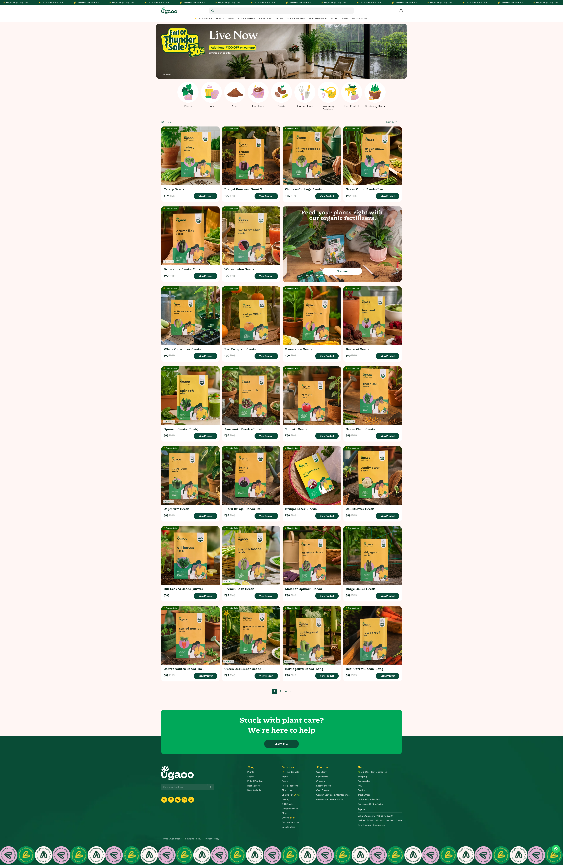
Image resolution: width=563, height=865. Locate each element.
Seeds (250, 776)
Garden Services (290, 822)
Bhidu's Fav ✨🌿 (291, 794)
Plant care (287, 790)
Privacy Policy (212, 838)
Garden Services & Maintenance (333, 794)
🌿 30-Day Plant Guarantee (372, 772)
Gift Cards (287, 804)
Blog (284, 813)
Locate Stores (323, 785)
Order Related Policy (369, 799)
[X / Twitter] (191, 800)
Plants (250, 772)
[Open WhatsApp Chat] (556, 849)
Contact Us (322, 776)
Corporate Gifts (290, 808)
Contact (362, 790)
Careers (320, 781)
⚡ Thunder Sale (290, 772)
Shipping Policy (193, 838)
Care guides (364, 781)
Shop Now (342, 271)
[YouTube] (178, 800)
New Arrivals (254, 790)
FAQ (360, 785)
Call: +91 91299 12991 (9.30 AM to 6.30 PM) (380, 820)
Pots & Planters (255, 781)
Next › (287, 691)
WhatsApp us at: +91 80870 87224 (375, 816)
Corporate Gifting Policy (370, 804)
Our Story (321, 772)
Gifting (285, 799)
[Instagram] (171, 800)
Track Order (364, 794)
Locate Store (288, 827)
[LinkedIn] (184, 800)
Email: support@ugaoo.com (372, 825)
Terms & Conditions (171, 838)
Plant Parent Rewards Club (330, 799)
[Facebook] (164, 800)
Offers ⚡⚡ (288, 817)
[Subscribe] (210, 787)
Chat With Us (281, 743)
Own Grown (322, 790)
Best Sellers (253, 785)
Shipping (362, 776)
